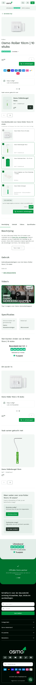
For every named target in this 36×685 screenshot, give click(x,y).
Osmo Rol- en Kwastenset (19, 237)
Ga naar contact (12, 529)
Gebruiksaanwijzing (9, 273)
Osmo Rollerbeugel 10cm (11, 469)
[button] (18, 294)
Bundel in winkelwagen (24, 211)
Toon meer (16, 248)
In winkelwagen (28, 64)
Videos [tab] (22, 224)
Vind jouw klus (12, 514)
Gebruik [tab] (14, 224)
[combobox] (18, 664)
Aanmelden (18, 613)
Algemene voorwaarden (18, 680)
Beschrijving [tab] (5, 224)
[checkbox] (18, 135)
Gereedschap (8, 14)
